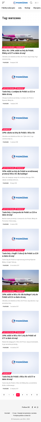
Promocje (20, 47)
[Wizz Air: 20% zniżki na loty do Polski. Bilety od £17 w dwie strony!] (20, 37)
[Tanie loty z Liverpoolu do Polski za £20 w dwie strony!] (20, 199)
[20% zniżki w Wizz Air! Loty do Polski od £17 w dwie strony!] (20, 322)
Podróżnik (6, 62)
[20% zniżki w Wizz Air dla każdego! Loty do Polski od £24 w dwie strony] (20, 281)
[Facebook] (32, 407)
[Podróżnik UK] (20, 2)
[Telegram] (35, 407)
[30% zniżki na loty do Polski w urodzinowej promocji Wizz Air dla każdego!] (20, 157)
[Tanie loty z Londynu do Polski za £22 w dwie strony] (20, 78)
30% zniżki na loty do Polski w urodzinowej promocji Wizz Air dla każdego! (20, 172)
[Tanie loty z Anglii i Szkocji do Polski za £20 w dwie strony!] (20, 240)
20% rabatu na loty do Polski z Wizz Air (18, 132)
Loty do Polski (8, 47)
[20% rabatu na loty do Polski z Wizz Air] (20, 119)
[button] (4, 3)
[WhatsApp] (37, 407)
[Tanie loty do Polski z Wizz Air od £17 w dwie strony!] (20, 363)
